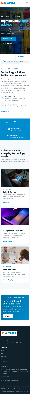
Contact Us (4, 361)
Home (2, 350)
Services (3, 356)
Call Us (9, 316)
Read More (4, 111)
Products (3, 359)
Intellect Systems (23, 391)
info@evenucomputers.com (10, 380)
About (2, 353)
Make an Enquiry (8, 280)
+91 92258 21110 (7, 376)
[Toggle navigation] (26, 3)
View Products (8, 39)
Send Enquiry (7, 44)
